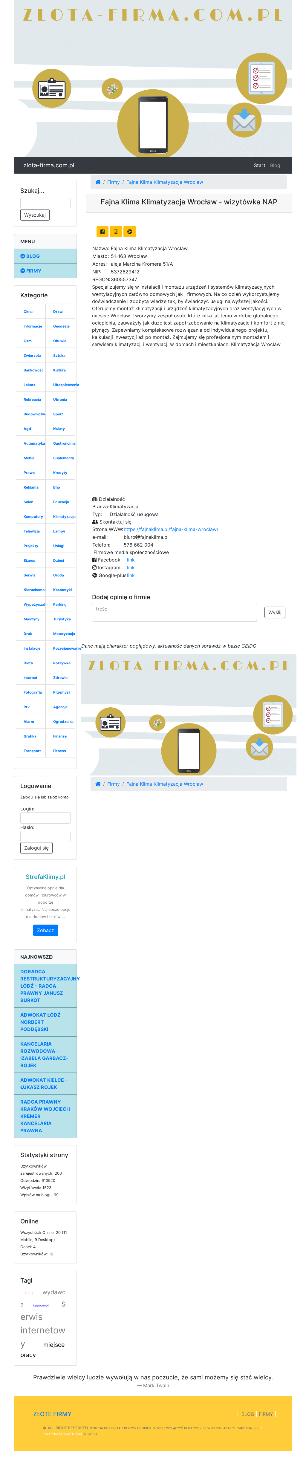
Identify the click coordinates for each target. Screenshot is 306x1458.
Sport (58, 414)
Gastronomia (64, 443)
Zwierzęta (32, 355)
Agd (27, 428)
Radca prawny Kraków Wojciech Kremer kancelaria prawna (45, 1116)
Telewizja (32, 531)
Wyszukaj (35, 215)
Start (261, 165)
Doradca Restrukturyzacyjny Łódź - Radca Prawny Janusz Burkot (48, 986)
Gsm (28, 341)
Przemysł (61, 692)
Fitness (59, 751)
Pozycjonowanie (67, 648)
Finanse (60, 736)
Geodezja (61, 326)
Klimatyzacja (64, 516)
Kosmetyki (62, 590)
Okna (28, 311)
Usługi (58, 546)
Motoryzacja (64, 633)
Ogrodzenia (63, 721)
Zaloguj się (36, 848)
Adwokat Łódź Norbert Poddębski (40, 1022)
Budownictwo (35, 414)
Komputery (33, 516)
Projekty (31, 546)
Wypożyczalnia (37, 604)
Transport (32, 751)
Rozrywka (62, 663)
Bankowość (34, 370)
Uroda (58, 575)
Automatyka (34, 443)
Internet (30, 677)
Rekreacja (32, 399)
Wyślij (274, 612)
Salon (28, 502)
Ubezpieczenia (66, 385)
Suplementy (63, 458)
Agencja (60, 707)
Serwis (30, 575)
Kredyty (60, 472)
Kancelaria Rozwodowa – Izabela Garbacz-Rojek (44, 1054)
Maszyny (31, 619)
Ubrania (60, 399)
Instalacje (32, 648)
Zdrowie (60, 677)
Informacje (33, 326)
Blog (275, 165)
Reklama (31, 487)
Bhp (56, 487)
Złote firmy (52, 1414)
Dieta (28, 663)
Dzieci (58, 560)
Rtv (27, 707)
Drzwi (58, 311)
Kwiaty (59, 428)
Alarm (29, 721)
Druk (28, 633)
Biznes (29, 560)
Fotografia (33, 692)
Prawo (29, 472)
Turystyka (62, 619)
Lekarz (30, 385)
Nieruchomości (37, 590)
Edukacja (61, 502)
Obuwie (59, 341)
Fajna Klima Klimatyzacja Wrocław (164, 182)
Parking (60, 604)
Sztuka (59, 355)
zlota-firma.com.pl (48, 165)
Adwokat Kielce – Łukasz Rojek (44, 1083)
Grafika (30, 736)
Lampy (59, 531)
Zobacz (45, 930)
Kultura (59, 370)
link (131, 560)
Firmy (33, 271)
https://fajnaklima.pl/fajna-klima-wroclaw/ (171, 529)
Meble (29, 458)
